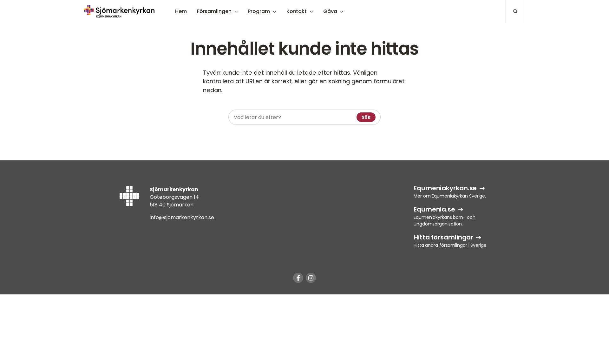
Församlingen (214, 11)
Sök (366, 117)
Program (259, 11)
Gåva (330, 11)
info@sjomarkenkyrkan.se (182, 217)
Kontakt (296, 11)
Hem (181, 11)
